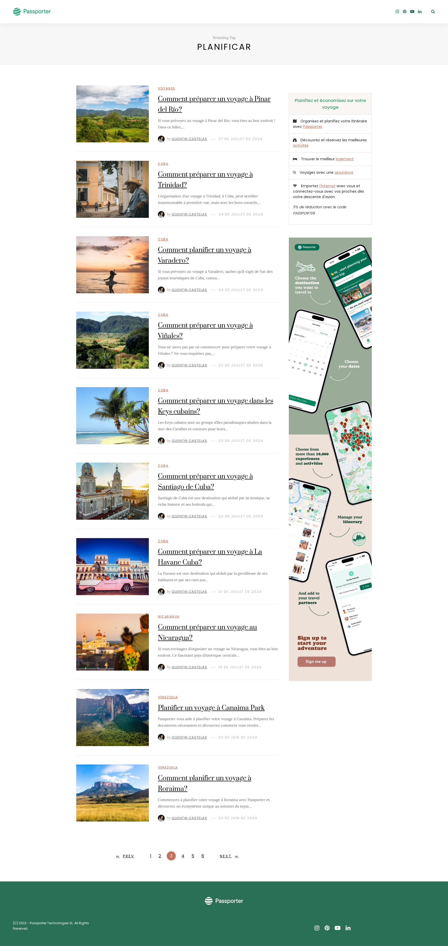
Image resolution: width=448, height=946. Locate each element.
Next (226, 856)
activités (301, 145)
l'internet (327, 186)
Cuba (163, 164)
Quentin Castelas (189, 138)
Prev (128, 856)
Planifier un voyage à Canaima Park (211, 708)
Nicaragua (169, 616)
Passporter (312, 126)
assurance (343, 172)
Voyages (166, 88)
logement (345, 159)
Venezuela (168, 697)
